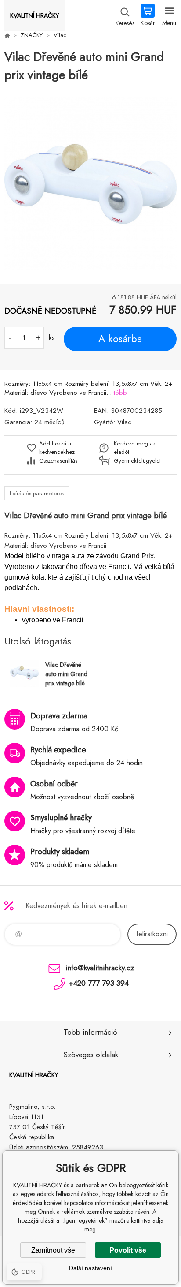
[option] (90, 183)
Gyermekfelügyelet (135, 460)
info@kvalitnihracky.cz (99, 967)
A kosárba (120, 338)
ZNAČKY (32, 35)
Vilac (60, 35)
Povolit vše (127, 1250)
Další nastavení (90, 1268)
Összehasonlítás (58, 460)
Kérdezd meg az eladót (135, 447)
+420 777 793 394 (99, 983)
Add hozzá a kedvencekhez (57, 447)
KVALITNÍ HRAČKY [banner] (34, 15)
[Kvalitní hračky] (7, 35)
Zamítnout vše (53, 1250)
